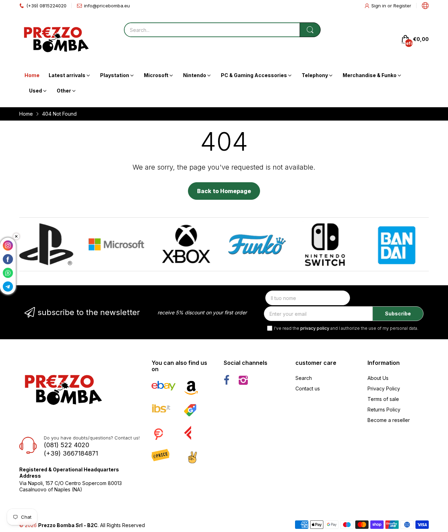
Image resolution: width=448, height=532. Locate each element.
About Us (378, 378)
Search (303, 378)
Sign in (379, 5)
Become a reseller (389, 420)
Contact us (307, 388)
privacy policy (314, 328)
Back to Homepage (224, 191)
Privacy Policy (384, 388)
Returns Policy (384, 409)
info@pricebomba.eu (107, 5)
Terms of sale (383, 399)
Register (402, 5)
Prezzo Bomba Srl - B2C (68, 525)
